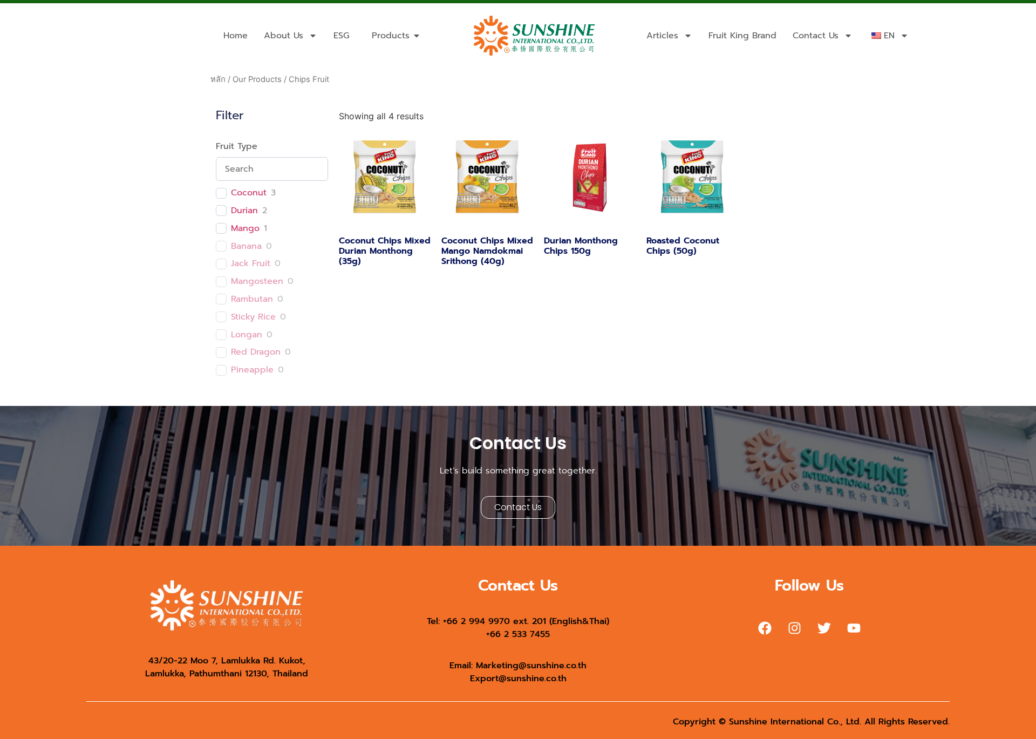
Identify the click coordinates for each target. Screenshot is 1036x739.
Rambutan (252, 299)
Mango (245, 228)
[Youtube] (854, 628)
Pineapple (252, 370)
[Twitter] (824, 628)
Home (235, 35)
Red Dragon (256, 352)
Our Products (257, 79)
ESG (341, 35)
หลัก (218, 79)
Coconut (249, 193)
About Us (283, 35)
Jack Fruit (250, 263)
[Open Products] (416, 35)
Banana (246, 246)
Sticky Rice (253, 317)
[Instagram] (794, 628)
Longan (246, 335)
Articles (662, 35)
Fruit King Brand (742, 35)
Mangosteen (257, 281)
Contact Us (816, 35)
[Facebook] (765, 628)
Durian (244, 210)
